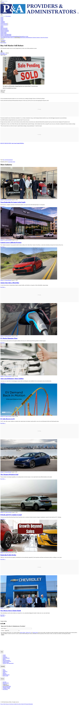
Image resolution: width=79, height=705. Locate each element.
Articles (11, 1)
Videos (11, 36)
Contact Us (12, 37)
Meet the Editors (7, 37)
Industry (1, 25)
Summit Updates (3, 32)
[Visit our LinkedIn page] (1, 623)
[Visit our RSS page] (3, 623)
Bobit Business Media (24, 37)
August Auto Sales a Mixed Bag (9, 282)
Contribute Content (39, 37)
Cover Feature (5, 1)
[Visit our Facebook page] (2, 623)
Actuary (1, 17)
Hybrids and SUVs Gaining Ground (11, 514)
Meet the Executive (4, 28)
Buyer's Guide (25, 36)
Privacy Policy (3, 703)
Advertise (2, 37)
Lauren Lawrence (8, 239)
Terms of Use (8, 703)
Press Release (45, 37)
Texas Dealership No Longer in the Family (13, 202)
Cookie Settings (17, 37)
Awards (1, 19)
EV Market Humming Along (8, 338)
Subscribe (3, 41)
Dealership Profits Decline (8, 555)
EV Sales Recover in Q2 (7, 419)
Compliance (2, 21)
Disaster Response (3, 23)
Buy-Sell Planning (6, 159)
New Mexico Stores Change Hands (10, 610)
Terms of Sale (13, 703)
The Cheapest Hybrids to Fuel (9, 474)
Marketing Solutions (32, 37)
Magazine (14, 36)
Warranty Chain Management (5, 34)
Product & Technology (4, 30)
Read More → (3, 206)
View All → (2, 616)
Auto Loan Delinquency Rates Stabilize (12, 378)
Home (1, 42)
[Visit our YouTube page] (4, 623)
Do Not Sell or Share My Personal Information (24, 703)
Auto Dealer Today (11, 161)
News (9, 1)
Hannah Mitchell (8, 199)
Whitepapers (7, 36)
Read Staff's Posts (3, 54)
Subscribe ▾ (3, 3)
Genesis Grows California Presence (10, 242)
